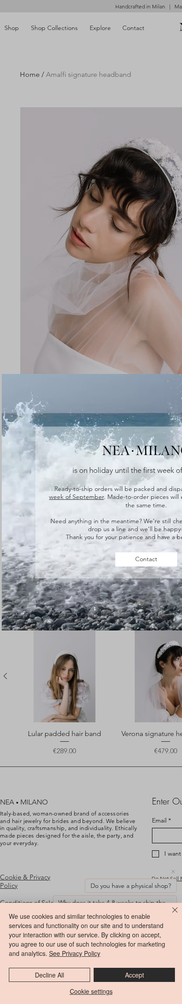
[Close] (169, 915)
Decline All (49, 974)
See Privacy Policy (74, 953)
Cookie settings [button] (91, 991)
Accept (134, 974)
